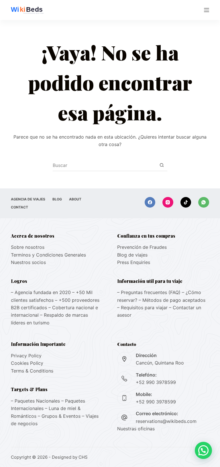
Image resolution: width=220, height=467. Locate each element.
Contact (19, 207)
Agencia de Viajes (28, 199)
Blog (57, 199)
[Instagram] (167, 202)
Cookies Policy (27, 363)
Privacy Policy (26, 355)
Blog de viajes (132, 255)
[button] (203, 450)
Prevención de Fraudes (142, 247)
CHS (83, 457)
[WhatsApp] (203, 202)
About (75, 199)
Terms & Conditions (32, 371)
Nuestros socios (28, 262)
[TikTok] (185, 202)
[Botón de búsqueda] (161, 165)
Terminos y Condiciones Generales (48, 255)
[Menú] (206, 10)
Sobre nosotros (27, 247)
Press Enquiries (133, 262)
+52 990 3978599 (156, 382)
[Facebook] (150, 202)
